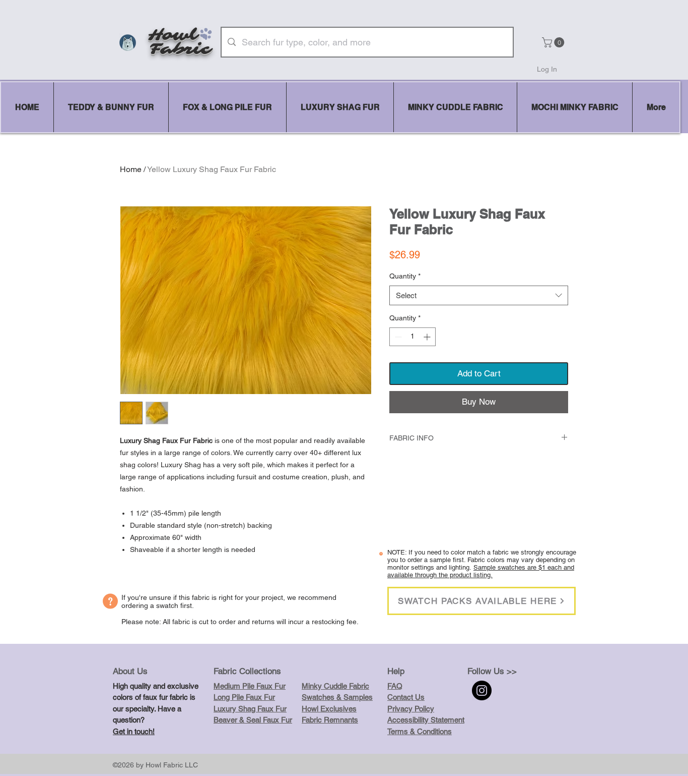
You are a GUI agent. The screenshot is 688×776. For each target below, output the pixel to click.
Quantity (405, 276)
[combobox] (478, 295)
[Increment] (428, 337)
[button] (554, 42)
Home (131, 169)
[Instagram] (482, 690)
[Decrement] (397, 337)
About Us (130, 671)
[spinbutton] (412, 337)
